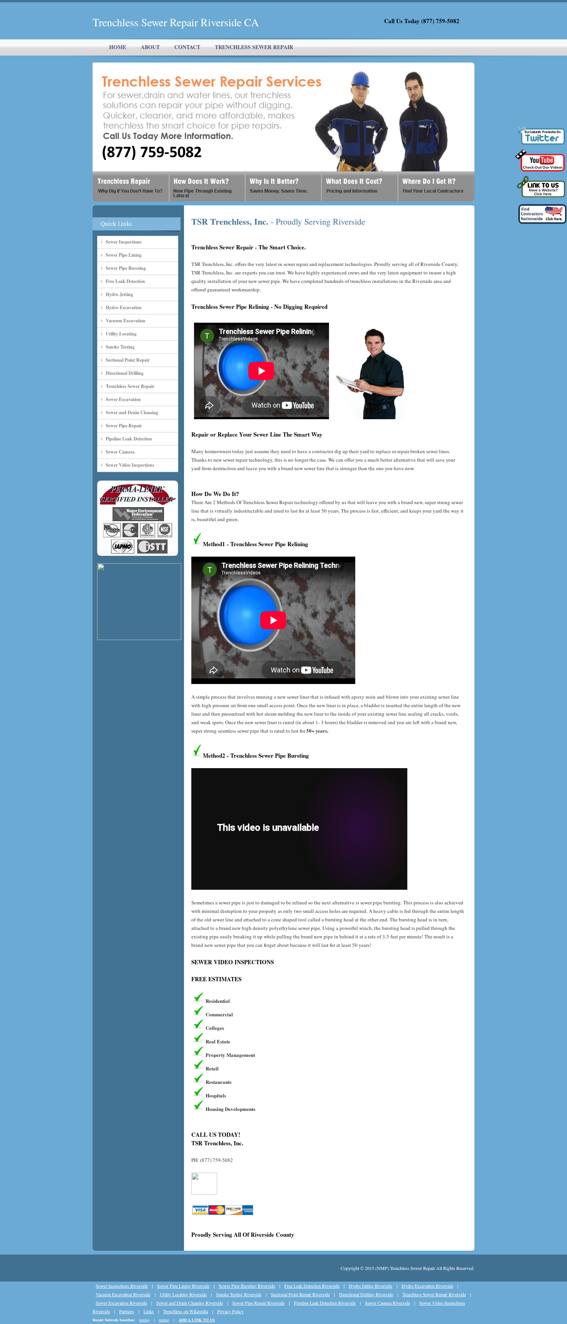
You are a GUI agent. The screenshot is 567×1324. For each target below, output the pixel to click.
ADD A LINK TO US (197, 1319)
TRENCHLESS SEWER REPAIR (254, 47)
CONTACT (187, 47)
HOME (117, 47)
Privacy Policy (230, 1311)
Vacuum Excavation (125, 320)
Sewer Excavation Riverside (121, 1303)
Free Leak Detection (125, 281)
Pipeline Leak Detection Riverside (325, 1303)
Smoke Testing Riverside (239, 1294)
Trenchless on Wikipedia (185, 1311)
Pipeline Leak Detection (129, 438)
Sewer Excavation (123, 399)
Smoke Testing (120, 347)
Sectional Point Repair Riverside (300, 1294)
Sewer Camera (120, 452)
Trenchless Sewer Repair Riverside (434, 1294)
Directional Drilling (124, 373)
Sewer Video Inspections (130, 465)
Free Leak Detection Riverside (311, 1286)
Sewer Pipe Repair (124, 425)
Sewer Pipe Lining (124, 255)
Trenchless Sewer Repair (130, 386)
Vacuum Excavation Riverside (123, 1294)
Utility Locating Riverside (183, 1294)
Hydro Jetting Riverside (370, 1286)
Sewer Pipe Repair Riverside (258, 1303)
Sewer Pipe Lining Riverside (183, 1286)
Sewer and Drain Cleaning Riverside (189, 1303)
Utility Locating (121, 333)
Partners (126, 1311)
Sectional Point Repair (128, 360)
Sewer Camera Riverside (387, 1303)
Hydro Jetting (119, 294)
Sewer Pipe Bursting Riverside (247, 1286)
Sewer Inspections (124, 242)
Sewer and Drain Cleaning (132, 412)
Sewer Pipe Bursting (126, 268)
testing (144, 1319)
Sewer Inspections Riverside (122, 1286)
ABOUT (150, 47)
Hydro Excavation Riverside (427, 1286)
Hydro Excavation (124, 307)
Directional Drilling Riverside (366, 1294)
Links (148, 1311)
